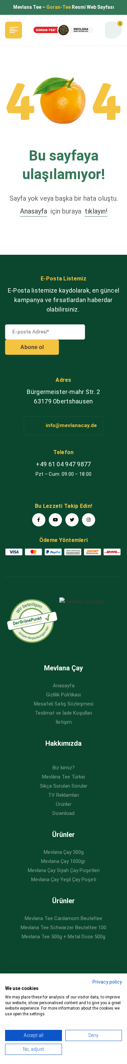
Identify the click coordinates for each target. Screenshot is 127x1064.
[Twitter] (72, 519)
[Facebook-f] (38, 519)
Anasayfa (33, 211)
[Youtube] (55, 519)
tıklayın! (96, 211)
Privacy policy (107, 982)
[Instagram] (88, 519)
